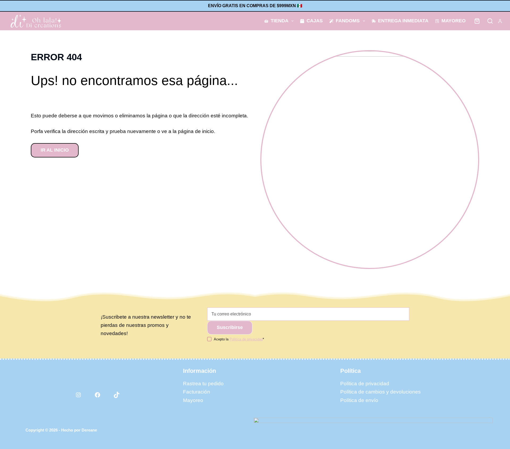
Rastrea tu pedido (203, 383)
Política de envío (359, 400)
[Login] (500, 21)
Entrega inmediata (403, 20)
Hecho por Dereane (79, 430)
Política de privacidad (364, 383)
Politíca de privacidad (246, 339)
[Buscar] (490, 21)
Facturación (196, 392)
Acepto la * (239, 339)
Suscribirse (230, 327)
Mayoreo (453, 20)
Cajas (315, 20)
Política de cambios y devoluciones (380, 392)
